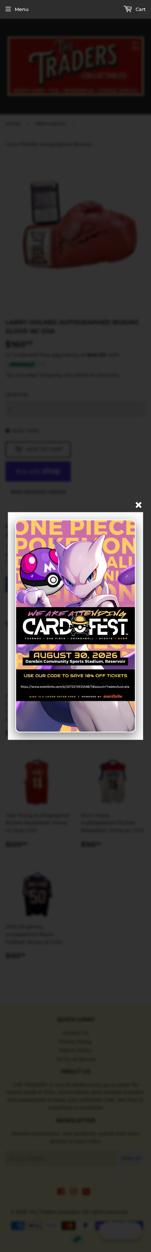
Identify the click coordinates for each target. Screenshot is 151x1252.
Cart (140, 9)
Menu (22, 9)
